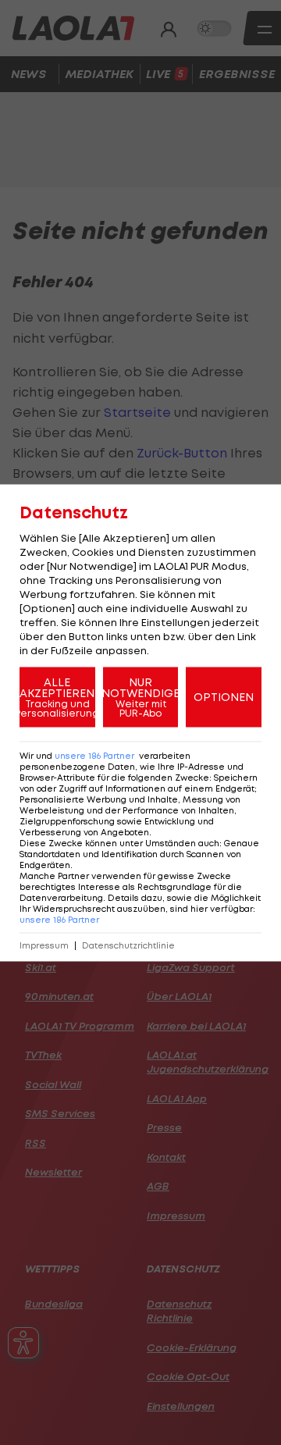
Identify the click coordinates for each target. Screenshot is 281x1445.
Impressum (44, 945)
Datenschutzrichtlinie (128, 945)
